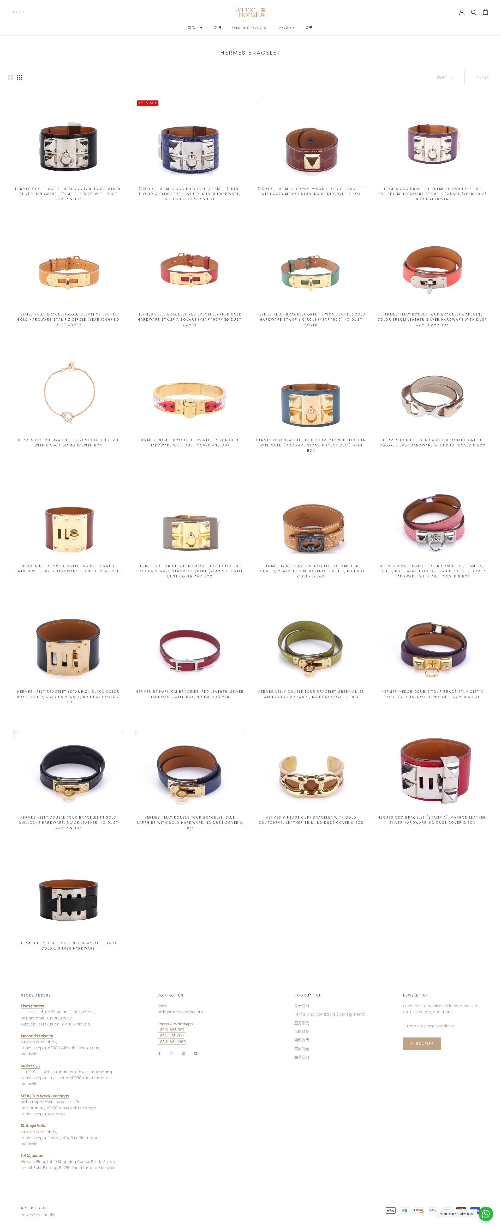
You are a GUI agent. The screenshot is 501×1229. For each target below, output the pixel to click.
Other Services (249, 28)
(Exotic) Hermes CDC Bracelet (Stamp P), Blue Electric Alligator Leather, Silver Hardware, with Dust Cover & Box (190, 194)
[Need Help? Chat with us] (486, 1214)
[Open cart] (485, 12)
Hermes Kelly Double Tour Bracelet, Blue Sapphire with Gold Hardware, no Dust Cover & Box (190, 822)
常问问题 (301, 1048)
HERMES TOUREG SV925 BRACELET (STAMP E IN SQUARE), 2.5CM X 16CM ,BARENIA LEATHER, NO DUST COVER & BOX (311, 571)
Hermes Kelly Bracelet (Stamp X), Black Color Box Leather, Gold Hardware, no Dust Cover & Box (68, 696)
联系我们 (301, 1057)
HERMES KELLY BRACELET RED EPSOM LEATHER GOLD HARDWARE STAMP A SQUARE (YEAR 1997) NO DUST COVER (190, 319)
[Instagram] (171, 1053)
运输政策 (301, 1031)
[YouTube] (195, 1053)
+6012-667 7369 (172, 1042)
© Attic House (35, 1208)
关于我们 (301, 1005)
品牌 (218, 28)
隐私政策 (301, 1040)
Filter (482, 77)
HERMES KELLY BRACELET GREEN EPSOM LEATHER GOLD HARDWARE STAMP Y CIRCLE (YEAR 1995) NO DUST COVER (311, 319)
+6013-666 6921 (172, 1030)
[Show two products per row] (10, 77)
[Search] (473, 12)
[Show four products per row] (19, 77)
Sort (443, 77)
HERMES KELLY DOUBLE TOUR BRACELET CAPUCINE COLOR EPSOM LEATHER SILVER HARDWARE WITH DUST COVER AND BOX (432, 319)
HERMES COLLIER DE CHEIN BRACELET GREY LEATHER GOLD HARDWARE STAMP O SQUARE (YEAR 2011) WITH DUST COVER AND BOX (190, 571)
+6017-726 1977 (171, 1036)
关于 (309, 28)
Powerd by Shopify (38, 1215)
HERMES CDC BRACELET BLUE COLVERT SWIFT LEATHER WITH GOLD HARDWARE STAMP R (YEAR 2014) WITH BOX (311, 445)
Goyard (286, 28)
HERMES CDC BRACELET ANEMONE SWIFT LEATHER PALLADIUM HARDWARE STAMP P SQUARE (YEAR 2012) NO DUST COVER (432, 194)
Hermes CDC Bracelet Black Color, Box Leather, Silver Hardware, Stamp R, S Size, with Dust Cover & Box (68, 194)
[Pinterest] (183, 1053)
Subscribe (422, 1043)
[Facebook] (159, 1053)
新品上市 (195, 28)
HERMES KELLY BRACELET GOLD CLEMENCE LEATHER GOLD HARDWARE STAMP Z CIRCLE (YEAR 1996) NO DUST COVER (68, 319)
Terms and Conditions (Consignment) (330, 1014)
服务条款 (301, 1022)
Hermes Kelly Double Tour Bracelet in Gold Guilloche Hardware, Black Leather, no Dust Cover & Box (68, 822)
